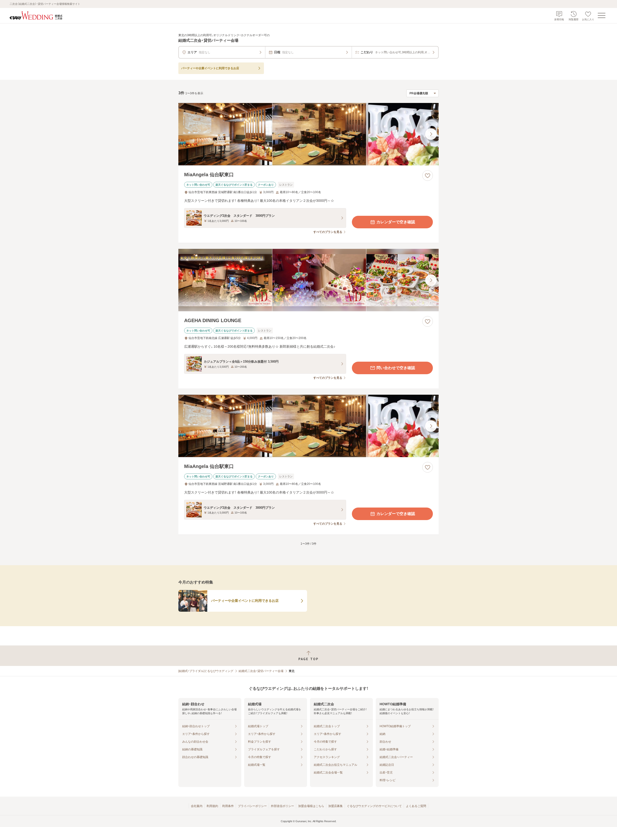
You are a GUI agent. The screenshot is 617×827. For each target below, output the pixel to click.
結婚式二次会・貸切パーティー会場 (261, 671)
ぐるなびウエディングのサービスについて (374, 806)
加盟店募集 (335, 806)
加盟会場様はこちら (311, 806)
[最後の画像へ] (431, 134)
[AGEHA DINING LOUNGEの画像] (308, 280)
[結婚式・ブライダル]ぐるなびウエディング (205, 671)
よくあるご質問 (416, 806)
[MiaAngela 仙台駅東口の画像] (308, 134)
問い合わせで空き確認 (395, 368)
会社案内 (196, 806)
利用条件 (228, 806)
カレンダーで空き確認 (395, 222)
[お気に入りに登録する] (427, 175)
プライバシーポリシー (252, 806)
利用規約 (212, 806)
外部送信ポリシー (282, 806)
